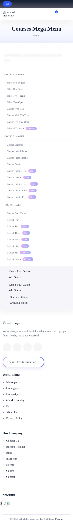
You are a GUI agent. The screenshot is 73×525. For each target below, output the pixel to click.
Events (10, 464)
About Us (11, 412)
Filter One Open (15, 89)
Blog (9, 452)
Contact (10, 476)
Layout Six (18, 252)
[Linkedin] (27, 347)
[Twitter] (17, 347)
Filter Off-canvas (21, 128)
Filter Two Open (15, 102)
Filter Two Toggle (16, 95)
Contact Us (12, 440)
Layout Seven (19, 259)
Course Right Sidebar (17, 158)
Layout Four (17, 239)
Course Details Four (21, 190)
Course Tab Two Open (18, 122)
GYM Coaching (15, 400)
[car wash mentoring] (12, 14)
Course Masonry (15, 144)
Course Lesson (18, 177)
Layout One (13, 220)
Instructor (11, 458)
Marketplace (13, 382)
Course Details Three (21, 184)
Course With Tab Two (18, 115)
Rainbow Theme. (53, 519)
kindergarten (13, 388)
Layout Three (18, 233)
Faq (8, 406)
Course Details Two (21, 171)
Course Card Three (16, 213)
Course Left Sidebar (17, 151)
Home (36, 35)
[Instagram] (37, 347)
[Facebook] (7, 347)
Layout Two (17, 226)
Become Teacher (15, 446)
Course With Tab (15, 109)
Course (10, 470)
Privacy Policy (14, 418)
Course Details (14, 164)
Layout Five (17, 246)
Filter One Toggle (16, 82)
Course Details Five (21, 197)
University (12, 394)
